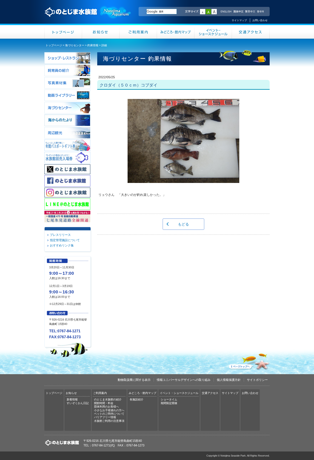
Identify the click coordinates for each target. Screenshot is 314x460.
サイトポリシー (257, 380)
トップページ (63, 32)
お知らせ (101, 32)
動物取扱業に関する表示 (134, 380)
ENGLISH (226, 11)
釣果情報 (92, 45)
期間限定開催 (169, 403)
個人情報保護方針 (229, 380)
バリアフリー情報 (105, 417)
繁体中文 (250, 11)
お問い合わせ (260, 20)
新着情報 (72, 399)
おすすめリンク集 (62, 245)
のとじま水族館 (88, 16)
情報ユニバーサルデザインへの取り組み (184, 380)
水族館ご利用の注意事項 (109, 420)
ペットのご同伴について (109, 413)
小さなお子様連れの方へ (109, 410)
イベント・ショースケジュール (213, 32)
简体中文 (238, 11)
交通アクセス (251, 32)
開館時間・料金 (103, 403)
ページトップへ (249, 360)
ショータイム (169, 399)
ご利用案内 (138, 32)
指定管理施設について (65, 240)
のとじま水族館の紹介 (108, 399)
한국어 (260, 11)
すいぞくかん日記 (78, 403)
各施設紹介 (136, 399)
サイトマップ (239, 20)
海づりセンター (74, 45)
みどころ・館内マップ (175, 32)
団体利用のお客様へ (106, 406)
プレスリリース (60, 235)
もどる (183, 224)
